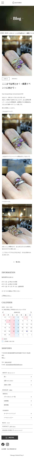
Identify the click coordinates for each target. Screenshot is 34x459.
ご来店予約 (11, 437)
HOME (2, 33)
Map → (3, 357)
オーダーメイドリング (10, 413)
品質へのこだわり (8, 380)
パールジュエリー (8, 417)
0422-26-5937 (8, 362)
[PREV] (3, 312)
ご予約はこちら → (6, 295)
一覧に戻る (17, 262)
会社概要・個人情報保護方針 (9, 449)
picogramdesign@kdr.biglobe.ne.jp (14, 364)
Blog (6, 33)
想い (5, 376)
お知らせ (11, 33)
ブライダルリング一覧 (10, 396)
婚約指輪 (6, 405)
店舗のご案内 (7, 384)
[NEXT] (30, 312)
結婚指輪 (6, 400)
